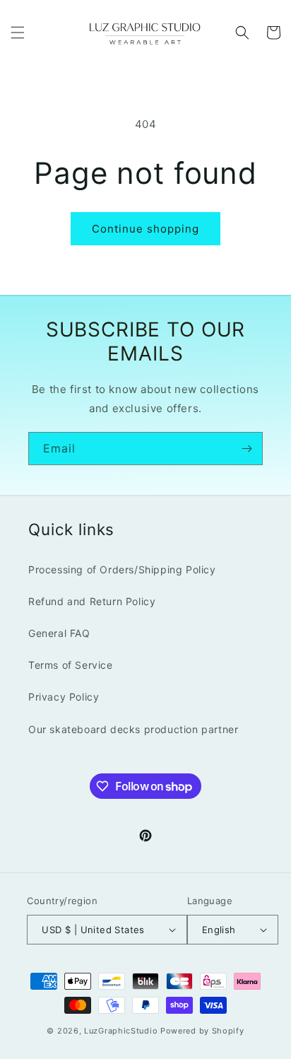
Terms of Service (70, 665)
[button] (17, 32)
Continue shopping (145, 228)
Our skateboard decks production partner (133, 729)
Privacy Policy (63, 697)
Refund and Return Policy (91, 601)
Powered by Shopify (202, 1031)
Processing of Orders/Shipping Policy (122, 569)
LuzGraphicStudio (121, 1031)
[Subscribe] (246, 448)
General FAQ (59, 633)
